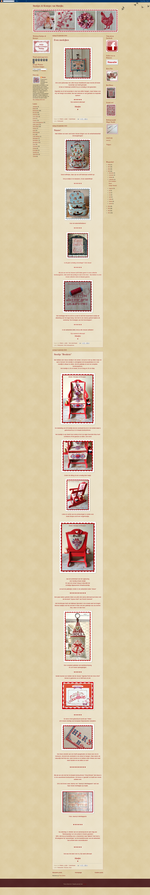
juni (110, 192)
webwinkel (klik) (70, 330)
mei (110, 194)
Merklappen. (35, 140)
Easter (34, 118)
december (111, 173)
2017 (109, 166)
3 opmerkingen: (72, 865)
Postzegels (35, 150)
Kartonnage (35, 132)
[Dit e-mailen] (81, 119)
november (111, 175)
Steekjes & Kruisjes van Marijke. (48, 5)
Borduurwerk (60, 121)
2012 (109, 210)
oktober (111, 177)
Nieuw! (57, 130)
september (111, 179)
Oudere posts (99, 872)
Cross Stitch (35, 116)
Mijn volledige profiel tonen (39, 99)
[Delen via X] (84, 119)
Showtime (35, 152)
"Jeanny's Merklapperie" (85, 783)
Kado (34, 130)
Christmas (66, 867)
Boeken (34, 108)
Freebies (35, 120)
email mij (108, 140)
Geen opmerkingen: (73, 343)
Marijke (44, 77)
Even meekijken (61, 39)
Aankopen (35, 106)
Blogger (84, 884)
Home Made (35, 126)
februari (111, 201)
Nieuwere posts (57, 872)
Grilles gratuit (36, 124)
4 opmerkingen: (72, 119)
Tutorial (34, 156)
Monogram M (36, 142)
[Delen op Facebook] (85, 119)
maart (110, 199)
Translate (44, 70)
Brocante (35, 112)
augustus (111, 188)
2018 (109, 164)
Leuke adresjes (36, 136)
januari (110, 203)
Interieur (34, 128)
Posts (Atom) (62, 875)
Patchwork (35, 146)
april (110, 197)
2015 (109, 171)
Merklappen (35, 138)
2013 (109, 208)
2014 (109, 206)
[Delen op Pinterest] (87, 119)
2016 (109, 169)
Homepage (78, 872)
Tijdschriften (35, 154)
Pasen (34, 144)
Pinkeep (34, 148)
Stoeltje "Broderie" (63, 354)
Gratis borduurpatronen (69, 345)
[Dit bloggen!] (82, 119)
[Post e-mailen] (78, 119)
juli (110, 190)
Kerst (70, 867)
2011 (109, 212)
